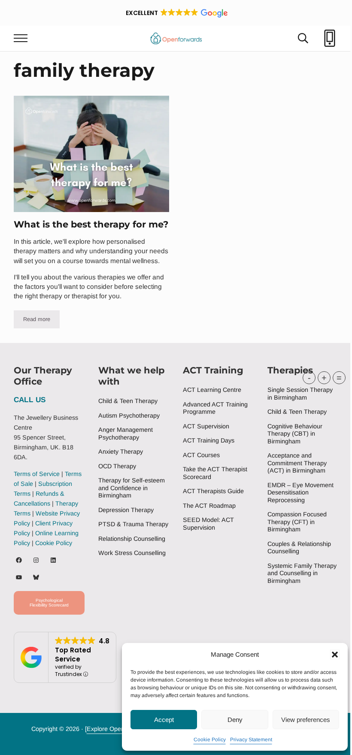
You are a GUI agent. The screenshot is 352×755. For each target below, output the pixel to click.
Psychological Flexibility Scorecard (49, 602)
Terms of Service (37, 473)
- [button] (309, 377)
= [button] (339, 377)
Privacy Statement (251, 740)
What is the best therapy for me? (91, 224)
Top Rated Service (73, 655)
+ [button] (324, 377)
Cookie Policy (210, 740)
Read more (41, 320)
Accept (164, 719)
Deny (235, 719)
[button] (335, 654)
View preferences (305, 719)
